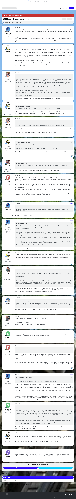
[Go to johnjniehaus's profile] (3, 22)
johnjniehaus (7, 22)
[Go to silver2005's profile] (8, 47)
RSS (12, 497)
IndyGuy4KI (8, 303)
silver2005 (8, 51)
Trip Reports (19, 22)
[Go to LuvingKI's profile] (8, 74)
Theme (48, 497)
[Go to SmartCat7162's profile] (8, 333)
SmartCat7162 (8, 337)
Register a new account (20, 467)
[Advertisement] (38, 489)
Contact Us (4, 497)
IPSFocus (51, 497)
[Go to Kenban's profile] (8, 177)
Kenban (8, 181)
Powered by (69, 497)
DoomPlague (8, 456)
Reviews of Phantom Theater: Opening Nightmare (13, 15)
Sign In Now (55, 467)
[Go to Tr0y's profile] (8, 269)
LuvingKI (8, 78)
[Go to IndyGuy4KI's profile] (8, 299)
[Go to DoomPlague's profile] (8, 452)
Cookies (8, 497)
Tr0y (8, 273)
